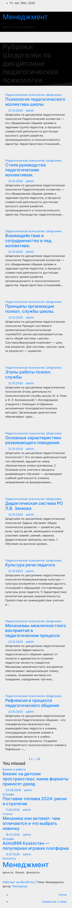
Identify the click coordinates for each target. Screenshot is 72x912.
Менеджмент (25, 17)
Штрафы (8, 794)
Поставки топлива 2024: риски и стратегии (35, 801)
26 (38, 759)
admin (30, 110)
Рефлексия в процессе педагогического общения (32, 703)
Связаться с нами (54, 901)
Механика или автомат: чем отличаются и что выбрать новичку (31, 823)
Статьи (8, 814)
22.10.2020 (16, 110)
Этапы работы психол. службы (28, 374)
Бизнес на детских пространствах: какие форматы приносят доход (36, 778)
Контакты (9, 858)
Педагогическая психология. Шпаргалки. (33, 95)
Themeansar (20, 886)
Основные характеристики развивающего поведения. (33, 440)
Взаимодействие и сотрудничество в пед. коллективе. (28, 240)
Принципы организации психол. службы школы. (30, 309)
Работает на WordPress (19, 882)
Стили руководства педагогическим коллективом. (25, 170)
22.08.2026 (14, 790)
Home (63, 894)
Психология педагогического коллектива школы (35, 102)
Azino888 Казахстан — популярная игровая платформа (36, 846)
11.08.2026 (13, 809)
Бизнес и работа (14, 769)
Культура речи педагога (30, 564)
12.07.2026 (13, 854)
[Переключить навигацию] (63, 37)
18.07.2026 (13, 834)
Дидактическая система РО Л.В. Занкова (34, 506)
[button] (50, 37)
